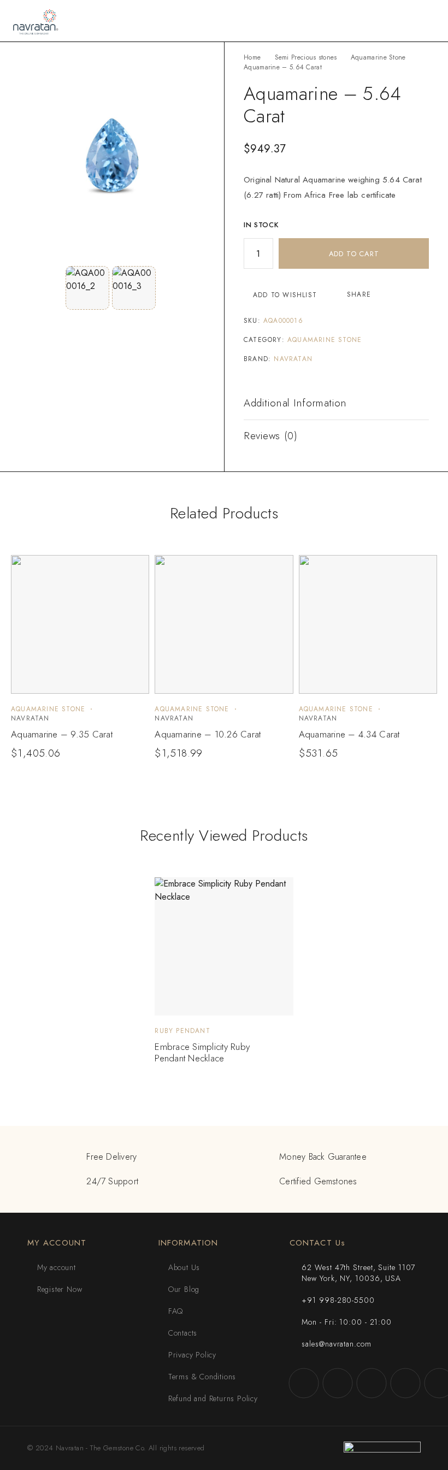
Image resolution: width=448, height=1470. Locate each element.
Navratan (293, 359)
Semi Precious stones (306, 57)
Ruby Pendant (182, 1031)
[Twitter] (371, 1383)
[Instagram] (338, 1383)
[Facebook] (304, 1383)
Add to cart (354, 254)
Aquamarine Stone (378, 57)
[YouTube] (405, 1383)
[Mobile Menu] (426, 20)
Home (252, 57)
